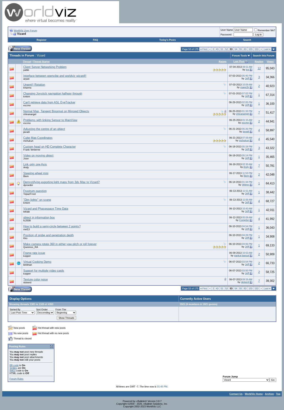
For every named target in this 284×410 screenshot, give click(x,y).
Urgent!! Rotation (34, 84)
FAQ (95, 40)
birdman (27, 264)
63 (245, 49)
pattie (26, 70)
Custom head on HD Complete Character (49, 146)
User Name (227, 30)
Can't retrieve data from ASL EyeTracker (49, 102)
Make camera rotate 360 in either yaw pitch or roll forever (60, 244)
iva (247, 69)
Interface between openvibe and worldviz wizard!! (54, 75)
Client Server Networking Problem (45, 67)
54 (236, 49)
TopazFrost (29, 194)
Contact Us (236, 394)
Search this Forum (263, 55)
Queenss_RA (30, 247)
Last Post (239, 61)
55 (240, 49)
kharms (27, 87)
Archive (269, 394)
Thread (27, 61)
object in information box (39, 217)
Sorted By (15, 309)
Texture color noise (35, 279)
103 (250, 49)
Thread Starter (41, 61)
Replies (259, 61)
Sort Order (42, 309)
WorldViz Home (254, 394)
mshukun (28, 140)
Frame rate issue (34, 253)
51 (222, 49)
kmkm (26, 96)
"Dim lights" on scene (37, 199)
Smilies (13, 368)
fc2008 (27, 220)
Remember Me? (266, 30)
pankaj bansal (241, 255)
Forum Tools (239, 55)
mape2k (244, 87)
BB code (14, 365)
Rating (223, 61)
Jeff (247, 78)
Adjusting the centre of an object (44, 129)
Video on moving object (38, 155)
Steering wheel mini (35, 173)
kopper (27, 256)
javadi (26, 132)
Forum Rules (17, 378)
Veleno (245, 184)
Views (270, 61)
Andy (26, 167)
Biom (26, 176)
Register (41, 40)
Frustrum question (35, 191)
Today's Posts (167, 40)
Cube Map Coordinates (38, 137)
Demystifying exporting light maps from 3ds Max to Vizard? (61, 182)
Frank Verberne (31, 149)
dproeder (28, 185)
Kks (25, 238)
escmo (27, 105)
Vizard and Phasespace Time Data (45, 208)
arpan (26, 78)
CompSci (244, 220)
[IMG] (13, 370)
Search (247, 40)
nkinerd (27, 282)
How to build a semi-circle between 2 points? (52, 226)
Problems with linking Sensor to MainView (50, 120)
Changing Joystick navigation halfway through (52, 93)
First (203, 49)
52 (226, 49)
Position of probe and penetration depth (48, 235)
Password (226, 34)
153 (256, 49)
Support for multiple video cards (43, 270)
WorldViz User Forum (25, 30)
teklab (26, 211)
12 (259, 68)
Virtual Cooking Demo (37, 261)
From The (60, 309)
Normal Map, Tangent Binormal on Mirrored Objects (56, 111)
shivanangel (29, 114)
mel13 (26, 229)
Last (267, 49)
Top (278, 394)
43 (217, 49)
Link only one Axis (35, 164)
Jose (26, 158)
